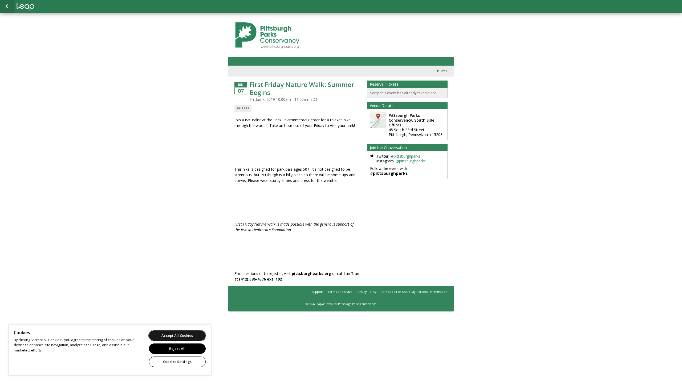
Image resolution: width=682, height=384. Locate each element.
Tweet (444, 71)
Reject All (177, 348)
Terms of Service (339, 292)
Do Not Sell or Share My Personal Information (414, 292)
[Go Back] (7, 6)
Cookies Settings (177, 361)
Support (317, 292)
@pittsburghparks (405, 156)
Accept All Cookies (177, 335)
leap (43, 7)
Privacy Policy (366, 292)
